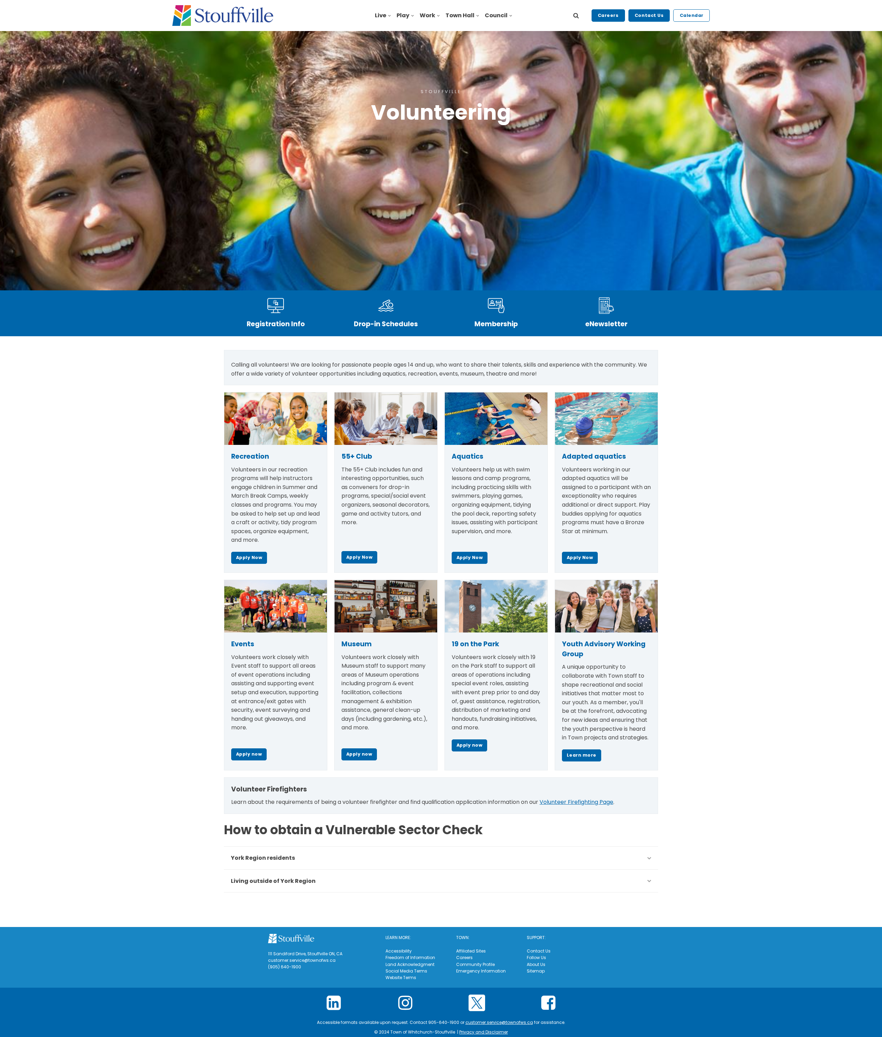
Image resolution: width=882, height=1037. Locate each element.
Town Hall (459, 15)
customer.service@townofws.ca (499, 1022)
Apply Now (249, 557)
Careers (608, 15)
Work (427, 15)
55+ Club (356, 456)
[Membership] (496, 305)
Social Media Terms (406, 971)
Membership (496, 324)
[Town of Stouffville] (222, 15)
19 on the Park (475, 644)
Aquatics (467, 456)
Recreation (250, 456)
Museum (356, 644)
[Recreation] (275, 418)
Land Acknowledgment (410, 964)
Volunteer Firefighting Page (576, 802)
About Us (536, 964)
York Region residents (263, 858)
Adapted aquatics (594, 456)
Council (496, 15)
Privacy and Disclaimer (483, 1032)
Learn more (581, 755)
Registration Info (276, 324)
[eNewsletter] (606, 305)
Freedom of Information (410, 957)
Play (403, 15)
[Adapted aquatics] (606, 418)
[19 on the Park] (496, 606)
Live (380, 15)
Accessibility (399, 951)
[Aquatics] (496, 418)
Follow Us (536, 957)
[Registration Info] (275, 305)
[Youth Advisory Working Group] (606, 606)
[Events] (275, 606)
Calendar (692, 15)
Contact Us (649, 15)
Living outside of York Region (273, 881)
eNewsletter (606, 324)
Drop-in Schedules (386, 324)
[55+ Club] (386, 418)
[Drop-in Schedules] (386, 305)
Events (242, 644)
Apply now (249, 754)
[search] (576, 15)
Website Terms (401, 977)
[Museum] (386, 606)
